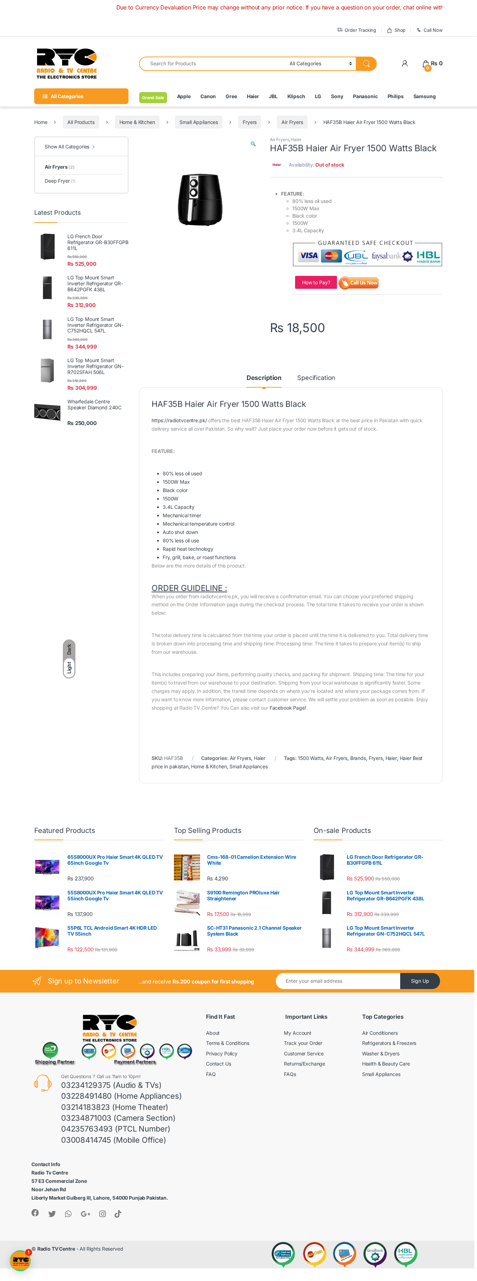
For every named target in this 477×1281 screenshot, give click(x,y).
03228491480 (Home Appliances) (121, 1095)
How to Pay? (316, 282)
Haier (253, 96)
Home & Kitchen (137, 122)
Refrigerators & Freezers (389, 1043)
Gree (231, 96)
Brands (358, 758)
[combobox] (212, 64)
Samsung (424, 96)
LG (318, 96)
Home (40, 122)
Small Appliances (198, 122)
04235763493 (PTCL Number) (115, 1128)
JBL (273, 96)
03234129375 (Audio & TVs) (111, 1085)
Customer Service (304, 1053)
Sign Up (420, 981)
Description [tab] (264, 378)
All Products (80, 122)
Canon (208, 96)
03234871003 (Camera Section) (118, 1117)
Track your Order (303, 1043)
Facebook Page (287, 708)
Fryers (250, 122)
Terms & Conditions (227, 1043)
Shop (400, 30)
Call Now (433, 30)
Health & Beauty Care (386, 1064)
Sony (337, 96)
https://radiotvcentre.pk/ (179, 420)
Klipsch (296, 96)
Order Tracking (360, 30)
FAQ (211, 1074)
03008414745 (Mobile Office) (113, 1139)
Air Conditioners (380, 1033)
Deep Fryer (60, 181)
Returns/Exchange (304, 1064)
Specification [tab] (316, 378)
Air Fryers (292, 122)
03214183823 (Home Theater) (114, 1107)
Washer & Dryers (380, 1053)
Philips (396, 96)
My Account (297, 1033)
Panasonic (365, 96)
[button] (253, 144)
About (213, 1033)
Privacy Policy (221, 1053)
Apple (184, 96)
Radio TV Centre (56, 1249)
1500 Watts (310, 758)
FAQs (290, 1074)
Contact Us (218, 1064)
